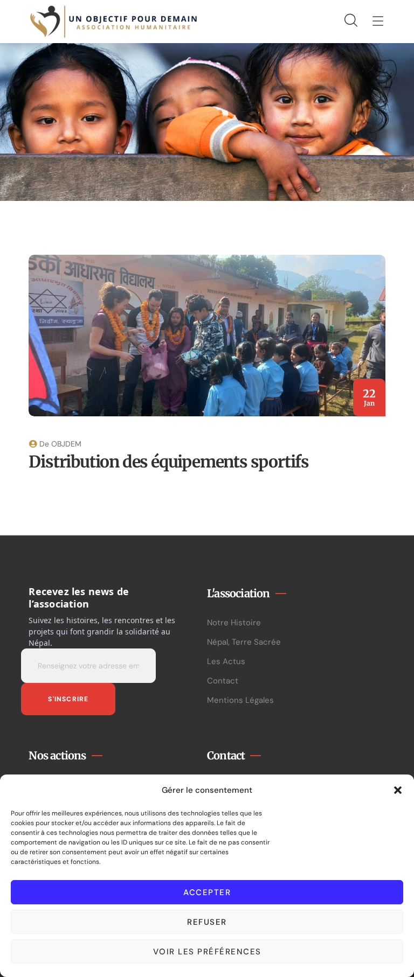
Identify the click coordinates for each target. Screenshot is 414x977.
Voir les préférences (207, 951)
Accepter (207, 892)
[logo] (114, 20)
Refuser (207, 922)
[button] (397, 790)
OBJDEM (66, 444)
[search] (350, 20)
